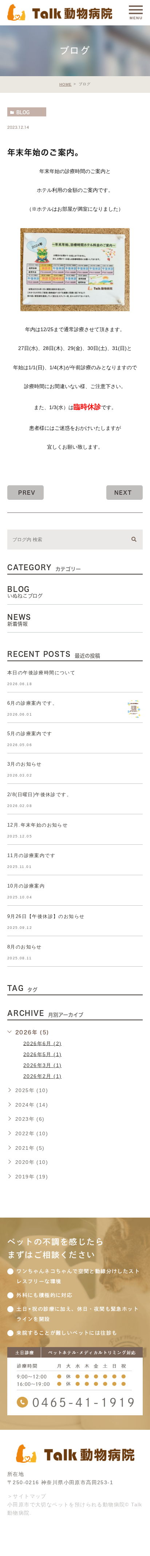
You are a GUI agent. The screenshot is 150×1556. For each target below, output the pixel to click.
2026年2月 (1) (42, 1076)
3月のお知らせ (24, 764)
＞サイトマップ (27, 1496)
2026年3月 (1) (42, 1065)
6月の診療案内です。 (32, 703)
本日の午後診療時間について (41, 672)
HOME (65, 84)
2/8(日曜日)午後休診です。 (39, 794)
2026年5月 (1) (42, 1054)
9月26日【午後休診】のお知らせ (45, 916)
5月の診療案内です (29, 733)
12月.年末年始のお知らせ (37, 825)
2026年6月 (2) (42, 1043)
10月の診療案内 (26, 886)
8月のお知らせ (24, 947)
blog (22, 112)
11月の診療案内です (31, 855)
